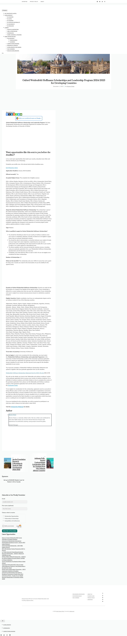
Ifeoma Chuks (70, 86)
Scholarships (8, 15)
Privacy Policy (34, 1)
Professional (13, 40)
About (42, 1)
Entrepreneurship (77, 595)
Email (3, 499)
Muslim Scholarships (13, 50)
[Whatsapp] (16, 114)
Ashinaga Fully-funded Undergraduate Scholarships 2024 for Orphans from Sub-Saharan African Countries (38, 464)
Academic (12, 41)
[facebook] (99, 1)
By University (11, 24)
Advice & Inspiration (13, 29)
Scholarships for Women (14, 47)
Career (6, 27)
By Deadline (10, 25)
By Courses (10, 20)
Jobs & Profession (12, 31)
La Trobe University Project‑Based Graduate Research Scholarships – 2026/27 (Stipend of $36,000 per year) (13, 553)
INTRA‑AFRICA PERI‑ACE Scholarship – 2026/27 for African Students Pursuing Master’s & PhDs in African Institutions (14, 558)
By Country (10, 17)
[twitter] (102, 1)
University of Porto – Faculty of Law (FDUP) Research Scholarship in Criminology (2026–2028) (12, 577)
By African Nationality (13, 22)
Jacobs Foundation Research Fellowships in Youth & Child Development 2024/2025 (19, 464)
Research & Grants (12, 45)
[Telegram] (19, 114)
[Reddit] (14, 114)
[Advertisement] (63, 64)
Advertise (24, 1)
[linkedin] (97, 1)
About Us (90, 594)
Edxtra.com (72, 611)
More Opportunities (10, 36)
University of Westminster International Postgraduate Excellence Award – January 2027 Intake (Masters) (13, 542)
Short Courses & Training (14, 34)
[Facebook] (7, 114)
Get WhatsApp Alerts (10, 13)
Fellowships (10, 38)
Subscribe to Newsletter (9, 531)
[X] (9, 114)
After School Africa (60, 611)
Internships (10, 33)
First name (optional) (7, 505)
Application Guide (13, 385)
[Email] (21, 114)
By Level (9, 18)
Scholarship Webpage (17, 407)
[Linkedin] (12, 114)
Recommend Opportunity (79, 594)
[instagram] (104, 1)
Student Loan (91, 595)
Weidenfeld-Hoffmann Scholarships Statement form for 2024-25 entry (25, 373)
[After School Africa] (12, 8)
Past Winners (11, 49)
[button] (3, 53)
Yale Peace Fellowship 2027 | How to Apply (12, 564)
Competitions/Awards (13, 43)
